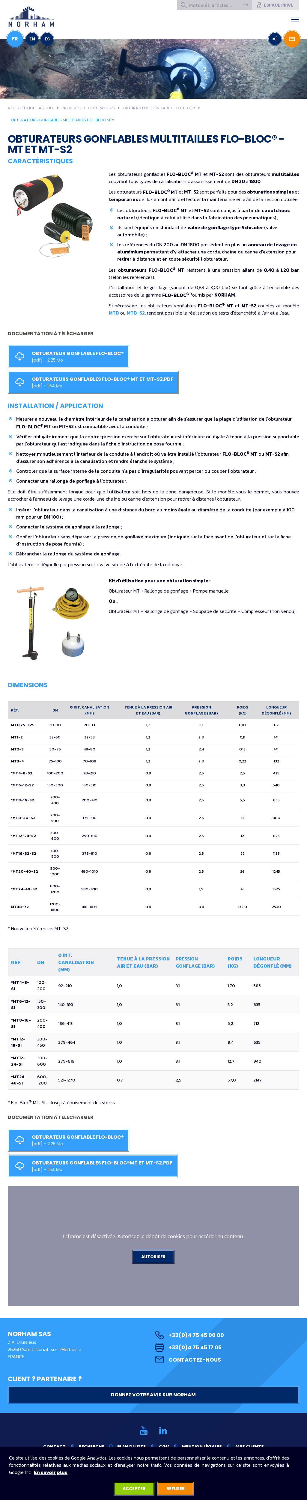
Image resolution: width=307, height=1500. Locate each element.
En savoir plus (50, 1472)
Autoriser (153, 1257)
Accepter (134, 1489)
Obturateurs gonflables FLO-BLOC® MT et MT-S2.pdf (103, 382)
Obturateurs (101, 108)
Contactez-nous (194, 1359)
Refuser (175, 1489)
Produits (71, 108)
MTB (114, 312)
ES (47, 39)
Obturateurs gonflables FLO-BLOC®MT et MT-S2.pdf (102, 1166)
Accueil (46, 108)
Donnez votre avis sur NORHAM (153, 1394)
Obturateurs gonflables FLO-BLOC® (159, 108)
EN (32, 39)
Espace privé (278, 5)
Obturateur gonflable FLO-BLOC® (78, 356)
